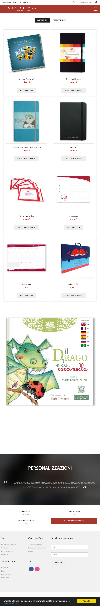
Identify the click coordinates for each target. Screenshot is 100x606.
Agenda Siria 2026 (26, 79)
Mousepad (73, 216)
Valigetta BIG (73, 284)
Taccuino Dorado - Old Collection (26, 147)
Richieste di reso (7, 551)
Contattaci (4, 554)
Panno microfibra (26, 216)
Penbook (73, 147)
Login (3, 571)
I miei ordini (7, 2)
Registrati (4, 568)
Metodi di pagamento (8, 545)
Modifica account (7, 574)
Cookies (31, 551)
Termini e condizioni (35, 545)
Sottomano (26, 284)
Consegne (5, 548)
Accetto (86, 600)
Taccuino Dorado (73, 79)
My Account (17, 2)
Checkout (27, 2)
